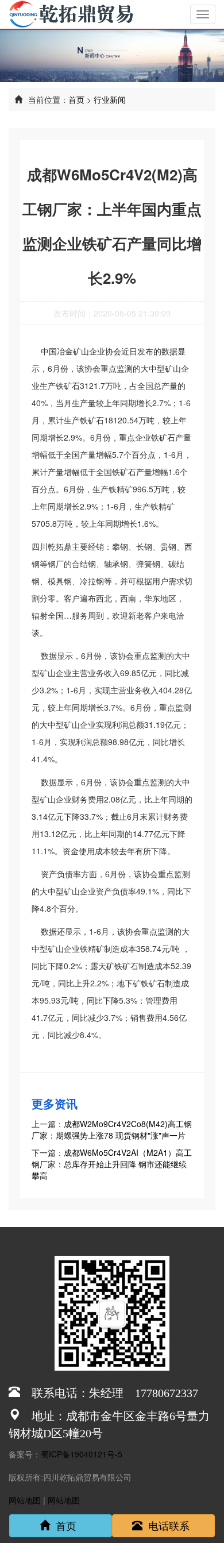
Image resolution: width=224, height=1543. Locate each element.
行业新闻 (110, 99)
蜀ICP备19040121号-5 (81, 1454)
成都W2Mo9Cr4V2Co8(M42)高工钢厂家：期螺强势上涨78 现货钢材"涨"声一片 (112, 1129)
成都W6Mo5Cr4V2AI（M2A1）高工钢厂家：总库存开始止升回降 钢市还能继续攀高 (112, 1164)
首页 (76, 99)
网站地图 (25, 1500)
